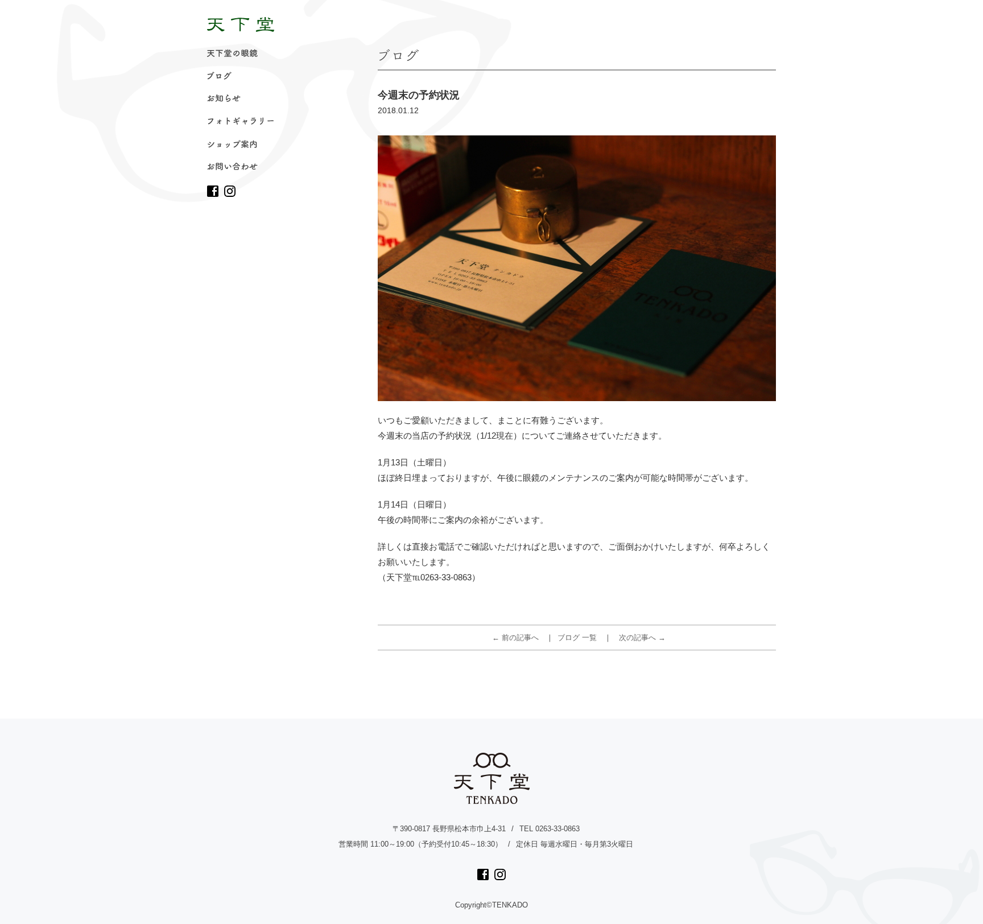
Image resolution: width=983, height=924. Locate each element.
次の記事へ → (642, 637)
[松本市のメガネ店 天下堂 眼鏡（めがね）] (240, 24)
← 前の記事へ (515, 637)
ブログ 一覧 (577, 637)
